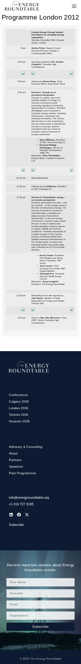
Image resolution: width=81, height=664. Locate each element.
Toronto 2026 (18, 414)
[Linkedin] (11, 514)
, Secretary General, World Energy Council (52, 276)
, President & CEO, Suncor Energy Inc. (53, 141)
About (13, 453)
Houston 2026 (19, 421)
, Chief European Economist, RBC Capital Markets (52, 268)
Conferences (18, 395)
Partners (15, 460)
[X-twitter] (27, 514)
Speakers (16, 466)
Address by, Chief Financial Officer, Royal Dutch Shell (48, 82)
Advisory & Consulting (25, 446)
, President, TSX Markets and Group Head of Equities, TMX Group (52, 259)
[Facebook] (19, 514)
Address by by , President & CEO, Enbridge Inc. (49, 187)
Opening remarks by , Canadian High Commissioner (47, 64)
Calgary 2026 (19, 401)
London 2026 (18, 408)
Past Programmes (22, 473)
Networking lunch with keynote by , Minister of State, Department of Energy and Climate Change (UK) (48, 299)
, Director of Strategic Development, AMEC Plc (51, 149)
